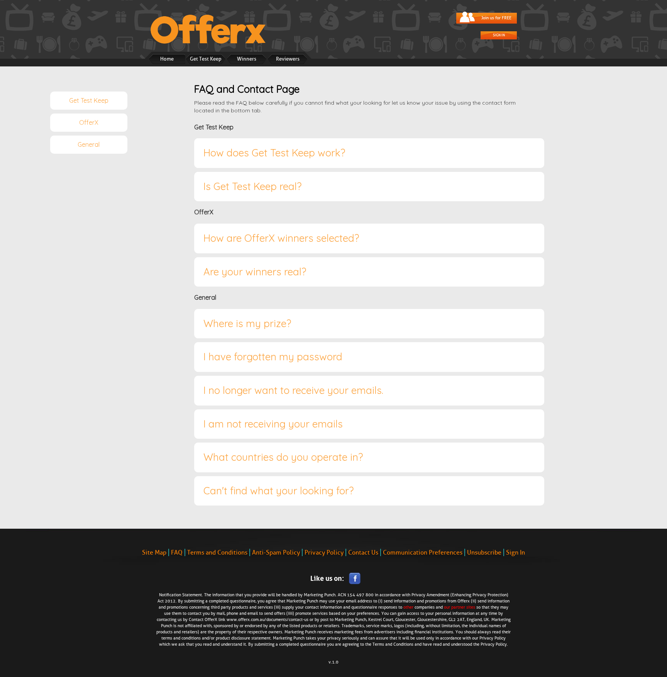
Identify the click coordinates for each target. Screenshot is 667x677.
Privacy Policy (324, 552)
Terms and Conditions (217, 552)
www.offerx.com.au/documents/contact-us (267, 619)
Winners (246, 59)
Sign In (499, 35)
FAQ (177, 552)
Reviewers (288, 59)
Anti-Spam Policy (276, 552)
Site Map (154, 552)
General (89, 144)
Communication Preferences (422, 552)
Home (167, 59)
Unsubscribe (484, 552)
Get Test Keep (206, 59)
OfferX (88, 122)
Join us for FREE (496, 17)
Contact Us (363, 552)
